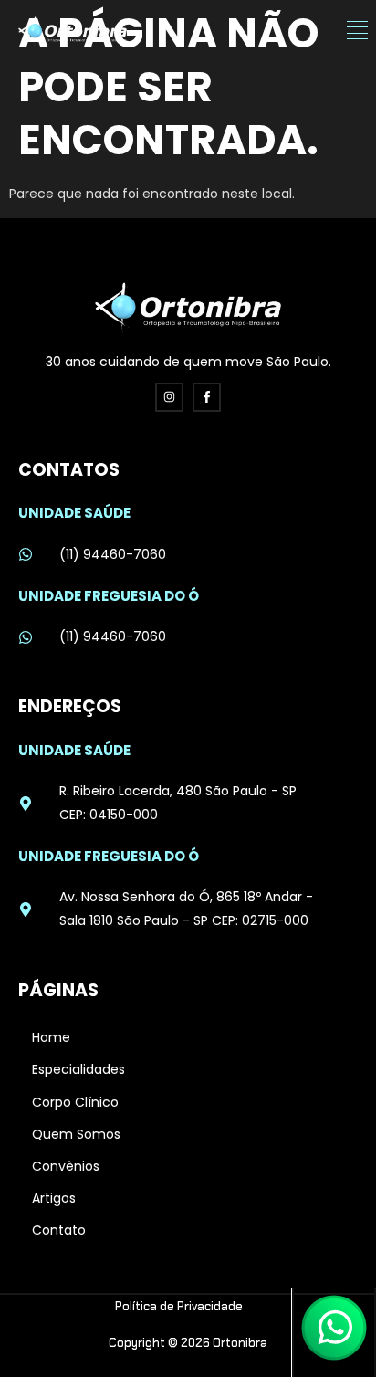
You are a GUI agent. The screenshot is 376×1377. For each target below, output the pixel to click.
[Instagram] (169, 397)
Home (51, 1037)
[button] (357, 31)
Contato (59, 1230)
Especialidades (78, 1069)
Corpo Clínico (75, 1102)
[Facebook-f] (207, 397)
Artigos (54, 1198)
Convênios (65, 1166)
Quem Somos (76, 1134)
